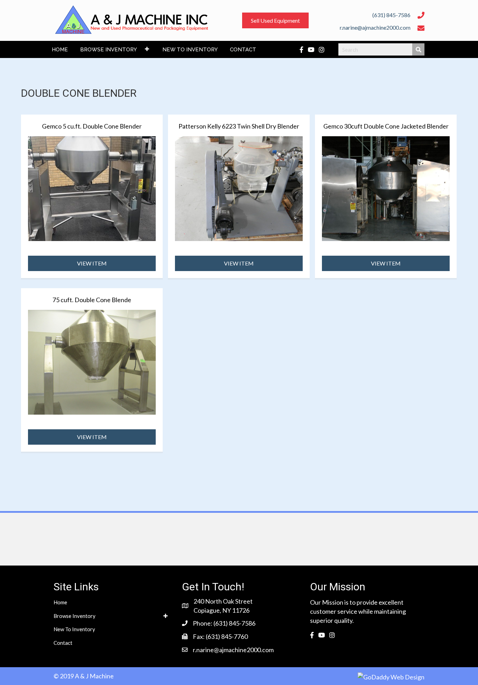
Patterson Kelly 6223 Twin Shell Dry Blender (238, 126)
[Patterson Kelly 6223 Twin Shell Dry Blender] (239, 187)
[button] (147, 49)
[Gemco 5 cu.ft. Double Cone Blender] (92, 187)
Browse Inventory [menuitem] (75, 616)
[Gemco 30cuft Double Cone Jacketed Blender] (386, 187)
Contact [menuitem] (63, 643)
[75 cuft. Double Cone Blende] (92, 361)
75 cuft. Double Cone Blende (91, 300)
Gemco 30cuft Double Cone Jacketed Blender (386, 126)
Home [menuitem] (60, 602)
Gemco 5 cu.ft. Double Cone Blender (92, 126)
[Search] (418, 49)
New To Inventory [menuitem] (74, 629)
